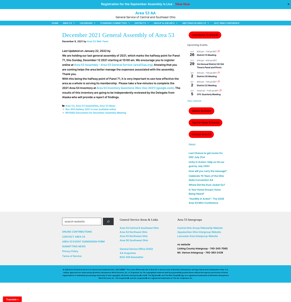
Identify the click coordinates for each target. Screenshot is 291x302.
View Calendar (194, 101)
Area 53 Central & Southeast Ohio (139, 227)
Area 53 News (107, 105)
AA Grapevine (128, 253)
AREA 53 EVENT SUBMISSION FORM (83, 241)
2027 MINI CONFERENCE (226, 22)
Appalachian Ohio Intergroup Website (199, 231)
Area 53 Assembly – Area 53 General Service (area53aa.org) (113, 64)
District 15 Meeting (206, 55)
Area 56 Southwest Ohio (134, 240)
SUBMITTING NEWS (73, 246)
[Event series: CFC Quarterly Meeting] (220, 91)
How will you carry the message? (208, 171)
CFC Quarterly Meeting (209, 94)
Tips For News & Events (205, 122)
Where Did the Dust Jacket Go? (207, 184)
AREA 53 (67, 22)
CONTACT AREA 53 (73, 236)
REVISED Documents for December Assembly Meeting (95, 112)
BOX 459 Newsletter (131, 257)
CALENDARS (86, 22)
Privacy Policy (70, 251)
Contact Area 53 (201, 134)
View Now (182, 4)
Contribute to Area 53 (205, 35)
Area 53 (69, 105)
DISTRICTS (140, 22)
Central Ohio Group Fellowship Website (200, 227)
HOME (55, 22)
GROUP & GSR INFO (164, 22)
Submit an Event (201, 111)
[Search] (108, 221)
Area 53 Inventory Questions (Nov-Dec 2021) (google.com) (135, 88)
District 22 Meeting (207, 85)
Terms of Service (72, 256)
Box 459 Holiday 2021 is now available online (90, 109)
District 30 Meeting (207, 76)
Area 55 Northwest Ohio (134, 236)
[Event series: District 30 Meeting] (218, 73)
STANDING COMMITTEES (113, 22)
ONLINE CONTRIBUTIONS (77, 231)
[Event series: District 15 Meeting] (218, 51)
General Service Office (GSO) (136, 248)
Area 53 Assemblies (87, 105)
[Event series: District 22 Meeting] (218, 82)
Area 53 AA (145, 12)
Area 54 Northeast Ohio (133, 231)
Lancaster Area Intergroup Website (197, 236)
